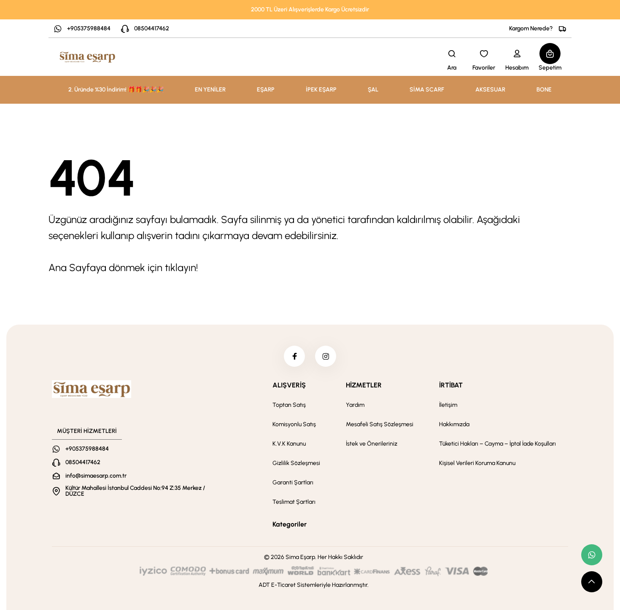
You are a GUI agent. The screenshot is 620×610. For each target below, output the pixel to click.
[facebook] (294, 356)
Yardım (355, 404)
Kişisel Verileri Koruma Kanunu (477, 463)
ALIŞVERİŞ (289, 385)
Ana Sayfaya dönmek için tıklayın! (123, 267)
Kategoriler (289, 524)
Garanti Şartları (292, 482)
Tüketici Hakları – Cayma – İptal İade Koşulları (497, 443)
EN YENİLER (210, 89)
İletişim (448, 404)
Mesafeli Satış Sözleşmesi (379, 424)
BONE (544, 89)
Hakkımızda (454, 424)
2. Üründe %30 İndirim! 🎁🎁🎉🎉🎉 (116, 89)
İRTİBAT (451, 385)
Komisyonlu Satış (294, 424)
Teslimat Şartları (293, 501)
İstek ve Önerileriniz (371, 443)
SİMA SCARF (427, 89)
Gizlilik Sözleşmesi (296, 463)
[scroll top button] (591, 581)
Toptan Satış (289, 404)
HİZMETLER (364, 385)
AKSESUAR (490, 89)
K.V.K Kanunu (289, 443)
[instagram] (325, 356)
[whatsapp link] (591, 554)
